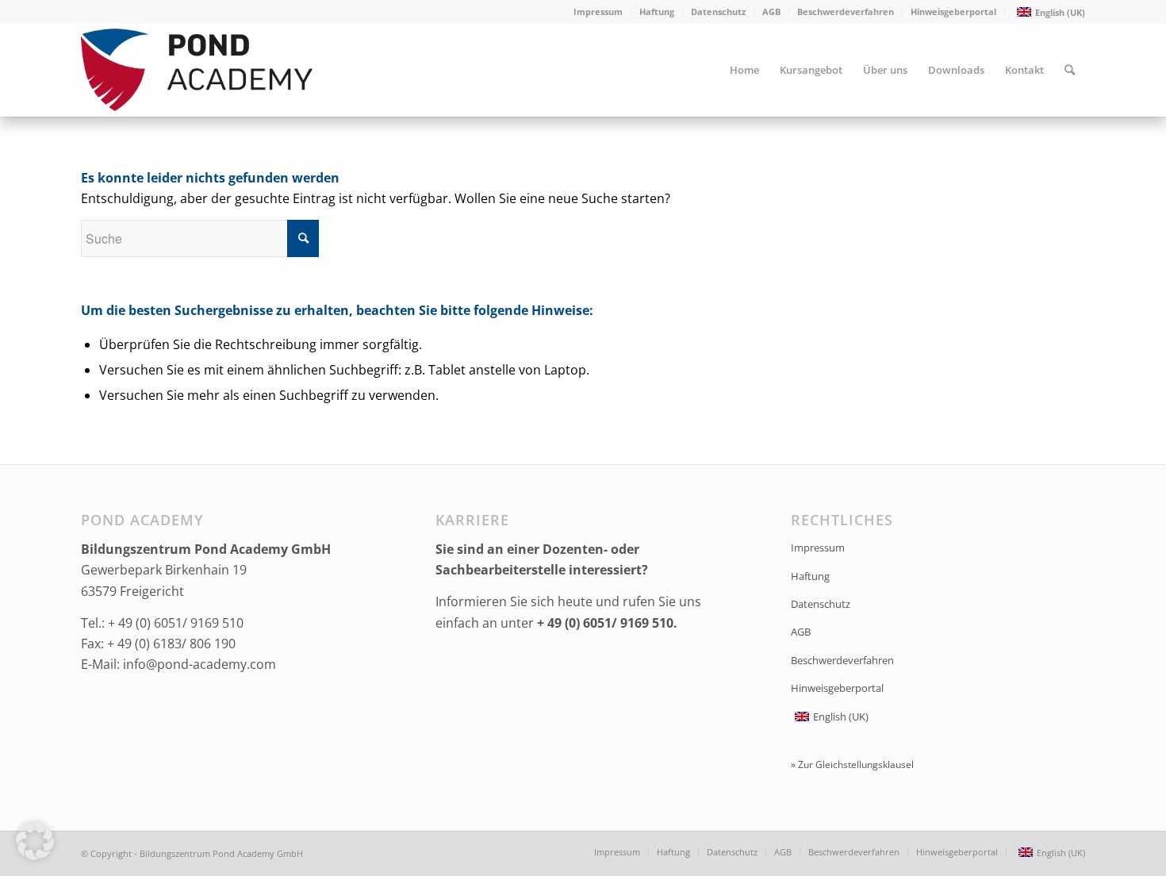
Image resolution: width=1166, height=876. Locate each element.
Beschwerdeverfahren (845, 11)
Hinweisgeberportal (953, 11)
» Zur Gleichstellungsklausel (852, 764)
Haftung (656, 11)
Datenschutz (718, 11)
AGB (771, 11)
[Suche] (1069, 70)
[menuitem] (598, 12)
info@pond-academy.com (199, 664)
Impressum (598, 11)
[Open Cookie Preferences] (35, 855)
